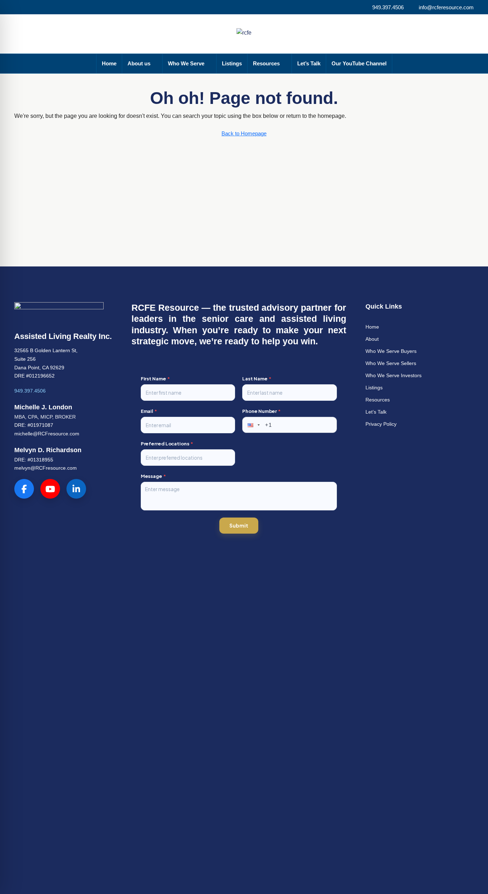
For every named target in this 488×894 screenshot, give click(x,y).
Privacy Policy (381, 424)
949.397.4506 (30, 391)
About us (139, 63)
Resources (266, 63)
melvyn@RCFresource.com (45, 468)
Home (109, 63)
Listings (232, 63)
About (372, 339)
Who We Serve (186, 63)
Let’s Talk (308, 63)
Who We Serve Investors (393, 375)
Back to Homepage (244, 133)
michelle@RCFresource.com (46, 433)
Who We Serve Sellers (390, 363)
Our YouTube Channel (359, 63)
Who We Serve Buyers (391, 351)
